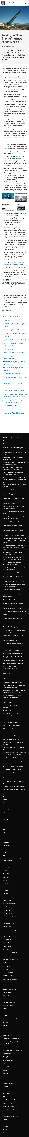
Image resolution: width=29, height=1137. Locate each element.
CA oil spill (6, 995)
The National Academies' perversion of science (13, 531)
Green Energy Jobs (8, 1060)
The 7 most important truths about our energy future (13, 743)
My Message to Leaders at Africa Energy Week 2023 (13, 748)
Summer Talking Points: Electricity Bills (13, 643)
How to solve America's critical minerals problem (13, 706)
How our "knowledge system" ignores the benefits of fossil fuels (13, 526)
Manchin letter (7, 946)
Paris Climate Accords (8, 1123)
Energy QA (6, 873)
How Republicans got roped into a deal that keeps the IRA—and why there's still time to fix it (14, 547)
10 (15, 249)
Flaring (5, 1119)
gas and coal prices (8, 1005)
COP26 (5, 982)
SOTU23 (5, 816)
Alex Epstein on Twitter (9, 405)
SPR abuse (6, 809)
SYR (4, 796)
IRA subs (5, 802)
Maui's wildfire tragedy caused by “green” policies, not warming (13, 761)
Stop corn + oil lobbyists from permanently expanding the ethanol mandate (14, 463)
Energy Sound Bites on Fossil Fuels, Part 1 (13, 663)
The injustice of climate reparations (12, 608)
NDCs (4, 1009)
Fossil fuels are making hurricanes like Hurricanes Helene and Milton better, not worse (13, 619)
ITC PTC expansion (8, 976)
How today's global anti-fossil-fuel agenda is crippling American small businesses (14, 753)
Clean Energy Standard (9, 1035)
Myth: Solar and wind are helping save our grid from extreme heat (14, 782)
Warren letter (6, 949)
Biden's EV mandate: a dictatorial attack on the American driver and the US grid (14, 691)
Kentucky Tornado (8, 943)
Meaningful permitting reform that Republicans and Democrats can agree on (13, 493)
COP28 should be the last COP (11, 739)
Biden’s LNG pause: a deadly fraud (12, 722)
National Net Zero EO (8, 926)
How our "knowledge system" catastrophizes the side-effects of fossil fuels (14, 517)
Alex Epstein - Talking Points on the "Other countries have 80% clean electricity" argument (13, 369)
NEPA (4, 962)
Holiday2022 (6, 845)
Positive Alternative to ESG (10, 1018)
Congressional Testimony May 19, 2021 (13, 1050)
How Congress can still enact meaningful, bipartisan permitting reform (13, 473)
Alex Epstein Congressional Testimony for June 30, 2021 (13, 1042)
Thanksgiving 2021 (8, 966)
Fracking (5, 1086)
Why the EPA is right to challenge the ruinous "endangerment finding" (14, 585)
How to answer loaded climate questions (13, 786)
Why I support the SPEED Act (10, 489)
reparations (6, 842)
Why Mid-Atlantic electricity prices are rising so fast (14, 512)
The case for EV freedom (9, 719)
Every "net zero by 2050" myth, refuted (13, 757)
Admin (5, 1129)
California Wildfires (8, 1083)
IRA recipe (6, 877)
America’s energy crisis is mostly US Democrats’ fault (12, 859)
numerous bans (16, 158)
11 (12, 275)
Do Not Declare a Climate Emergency (12, 769)
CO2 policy (6, 890)
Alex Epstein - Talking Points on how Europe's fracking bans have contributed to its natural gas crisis (15, 362)
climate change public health (10, 952)
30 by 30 (5, 1022)
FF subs (5, 792)
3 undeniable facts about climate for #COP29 (14, 611)
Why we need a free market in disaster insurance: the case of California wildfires (13, 558)
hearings (5, 825)
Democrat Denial (7, 913)
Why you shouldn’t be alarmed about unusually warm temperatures (12, 696)
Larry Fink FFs (6, 933)
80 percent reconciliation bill (10, 979)
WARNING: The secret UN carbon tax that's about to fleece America (14, 568)
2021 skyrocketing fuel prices (10, 959)
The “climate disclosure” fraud (10, 711)
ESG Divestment (7, 1047)
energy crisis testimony (9, 903)
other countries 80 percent (10, 989)
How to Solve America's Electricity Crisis (13, 581)
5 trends (5, 864)
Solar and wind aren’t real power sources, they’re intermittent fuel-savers (13, 468)
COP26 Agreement (8, 972)
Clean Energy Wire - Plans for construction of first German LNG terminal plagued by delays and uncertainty (15, 335)
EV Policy (5, 799)
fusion (4, 832)
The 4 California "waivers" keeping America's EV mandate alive (14, 458)
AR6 (4, 1012)
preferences (6, 835)
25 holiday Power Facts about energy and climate (13, 729)
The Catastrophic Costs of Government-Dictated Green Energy (13, 626)
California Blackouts (8, 1080)
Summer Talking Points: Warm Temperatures (14, 647)
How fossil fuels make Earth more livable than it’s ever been (13, 499)
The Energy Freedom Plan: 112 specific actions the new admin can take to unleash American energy (14, 594)
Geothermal (6, 920)
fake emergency (7, 867)
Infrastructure (6, 1032)
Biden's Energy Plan (8, 1076)
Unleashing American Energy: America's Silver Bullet (13, 604)
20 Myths (5, 893)
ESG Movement (7, 936)
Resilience (5, 1025)
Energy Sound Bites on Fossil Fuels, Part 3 (13, 657)
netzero (5, 839)
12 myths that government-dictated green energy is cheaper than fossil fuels (14, 631)
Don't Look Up (7, 939)
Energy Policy (6, 1073)
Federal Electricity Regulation (10, 1116)
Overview (5, 443)
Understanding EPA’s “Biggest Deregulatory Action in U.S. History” (14, 577)
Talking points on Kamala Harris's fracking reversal (14, 636)
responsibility (6, 806)
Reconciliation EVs (8, 969)
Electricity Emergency (8, 883)
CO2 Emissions (7, 1093)
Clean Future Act (7, 1113)
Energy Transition (7, 1057)
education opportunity (9, 906)
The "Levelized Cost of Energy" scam (12, 521)
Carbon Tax (6, 1063)
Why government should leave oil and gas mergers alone (13, 672)
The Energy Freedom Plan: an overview (13, 599)
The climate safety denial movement (12, 725)
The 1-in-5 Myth (7, 1103)
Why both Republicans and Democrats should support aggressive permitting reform (14, 448)
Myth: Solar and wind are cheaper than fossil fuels (14, 776)
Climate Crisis (6, 1090)
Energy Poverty (7, 1096)
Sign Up (5, 1132)
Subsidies (5, 1126)
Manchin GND (7, 900)
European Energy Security (9, 916)
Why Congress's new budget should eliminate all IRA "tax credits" (12, 563)
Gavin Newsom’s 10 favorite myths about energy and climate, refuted (13, 734)
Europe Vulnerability (8, 923)
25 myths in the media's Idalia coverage (13, 766)
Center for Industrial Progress (11, 437)
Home (4, 440)
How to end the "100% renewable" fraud (13, 535)
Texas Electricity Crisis (9, 1053)
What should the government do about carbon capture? (13, 701)
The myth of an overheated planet (11, 772)
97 (4, 812)
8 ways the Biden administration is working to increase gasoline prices (14, 667)
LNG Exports (6, 1028)
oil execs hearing (7, 985)
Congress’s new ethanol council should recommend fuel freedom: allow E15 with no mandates (14, 484)
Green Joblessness (8, 999)
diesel (4, 852)
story (4, 829)
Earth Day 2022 (7, 910)
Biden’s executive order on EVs (11, 1038)
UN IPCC (5, 1015)
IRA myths (6, 880)
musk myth (6, 819)
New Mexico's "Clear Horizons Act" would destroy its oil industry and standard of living (14, 478)
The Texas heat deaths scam (10, 640)
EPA (4, 849)
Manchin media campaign (9, 930)
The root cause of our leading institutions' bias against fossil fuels (13, 507)
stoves (5, 822)
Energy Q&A (6, 1066)
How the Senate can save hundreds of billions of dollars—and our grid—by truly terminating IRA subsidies (14, 540)
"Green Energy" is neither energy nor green (14, 789)
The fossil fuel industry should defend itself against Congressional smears (14, 686)
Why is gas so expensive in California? (12, 572)
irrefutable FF (6, 887)
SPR (4, 855)
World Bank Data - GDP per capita (12, 316)
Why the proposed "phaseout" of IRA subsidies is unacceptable (12, 553)
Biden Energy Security (8, 1106)
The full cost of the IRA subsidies (11, 589)
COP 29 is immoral (8, 615)
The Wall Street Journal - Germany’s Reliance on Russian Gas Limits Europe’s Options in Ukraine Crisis (15, 325)
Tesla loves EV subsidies (9, 503)
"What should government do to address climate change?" (13, 714)
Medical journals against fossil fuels (12, 956)
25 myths (5, 870)
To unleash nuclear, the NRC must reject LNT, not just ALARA (14, 453)
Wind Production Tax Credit (10, 1099)
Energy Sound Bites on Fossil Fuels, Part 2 (13, 660)
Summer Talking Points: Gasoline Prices (13, 653)
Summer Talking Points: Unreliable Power (13, 650)
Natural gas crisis (7, 992)
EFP (4, 897)
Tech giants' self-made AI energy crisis (12, 682)
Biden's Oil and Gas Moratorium (11, 1109)
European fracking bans (9, 1002)
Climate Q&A (6, 1070)
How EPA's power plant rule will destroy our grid (14, 677)
